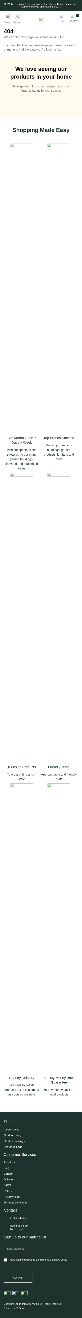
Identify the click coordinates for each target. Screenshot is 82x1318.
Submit (18, 1277)
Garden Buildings (14, 1141)
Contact (8, 1173)
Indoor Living (11, 1129)
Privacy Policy (12, 1196)
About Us (9, 1162)
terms (43, 1259)
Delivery (9, 1179)
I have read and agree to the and (37, 1259)
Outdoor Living (13, 1135)
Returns (8, 1191)
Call (62, 21)
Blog (6, 1167)
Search (18, 22)
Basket (73, 21)
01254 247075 (18, 1217)
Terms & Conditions (15, 1202)
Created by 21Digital (14, 1308)
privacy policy (59, 1259)
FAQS (7, 1185)
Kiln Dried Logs (13, 1146)
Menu (7, 22)
